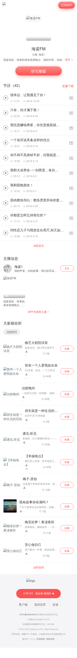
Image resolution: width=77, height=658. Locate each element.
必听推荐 (38, 567)
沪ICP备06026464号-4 (29, 614)
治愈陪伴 (11, 332)
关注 (66, 268)
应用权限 (41, 639)
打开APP (67, 5)
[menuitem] (69, 59)
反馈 (55, 604)
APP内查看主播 (37, 312)
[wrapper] (38, 329)
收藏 (66, 348)
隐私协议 (50, 639)
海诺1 (42, 54)
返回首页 (40, 604)
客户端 (23, 604)
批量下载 (68, 86)
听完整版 (38, 71)
